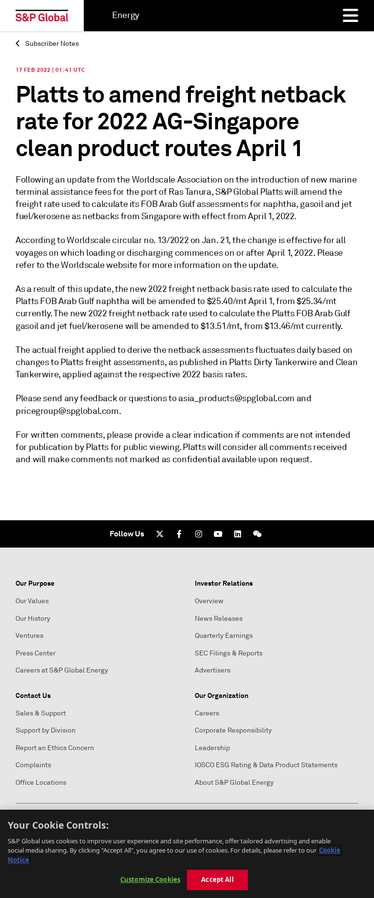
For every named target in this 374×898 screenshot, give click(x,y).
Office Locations (41, 782)
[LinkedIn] (237, 534)
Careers (207, 713)
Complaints (33, 765)
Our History (33, 618)
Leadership (212, 748)
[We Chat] (257, 534)
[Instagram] (198, 534)
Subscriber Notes (51, 44)
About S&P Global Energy (234, 782)
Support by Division (45, 730)
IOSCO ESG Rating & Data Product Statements (266, 765)
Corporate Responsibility (233, 730)
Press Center (36, 653)
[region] (187, 854)
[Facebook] (179, 534)
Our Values (32, 601)
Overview (209, 601)
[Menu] (350, 15)
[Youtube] (218, 534)
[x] (160, 534)
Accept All (217, 879)
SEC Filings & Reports (228, 653)
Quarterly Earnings (224, 636)
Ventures (29, 636)
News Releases (219, 618)
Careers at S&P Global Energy (62, 670)
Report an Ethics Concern (55, 748)
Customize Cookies (150, 879)
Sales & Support (41, 713)
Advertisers (212, 670)
